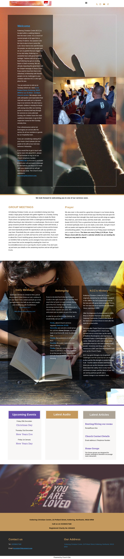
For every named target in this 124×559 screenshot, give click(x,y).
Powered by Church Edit (62, 557)
